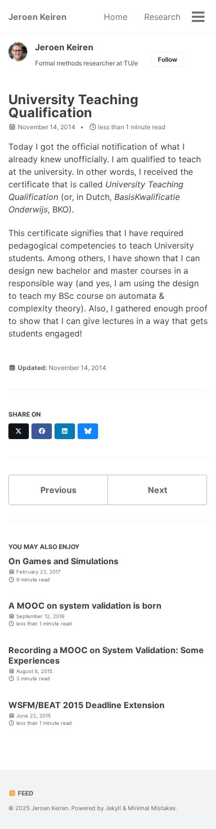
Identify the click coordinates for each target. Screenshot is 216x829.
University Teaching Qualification (73, 106)
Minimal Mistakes (152, 808)
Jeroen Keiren (37, 17)
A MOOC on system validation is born (84, 605)
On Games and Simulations (63, 561)
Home (115, 17)
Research (162, 17)
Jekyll (113, 808)
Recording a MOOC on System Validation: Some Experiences (106, 655)
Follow (167, 59)
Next (157, 490)
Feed (25, 793)
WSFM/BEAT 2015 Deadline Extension (86, 705)
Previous (58, 490)
